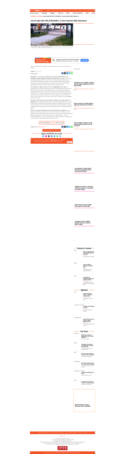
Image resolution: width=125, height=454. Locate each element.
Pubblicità (57, 452)
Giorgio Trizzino (86, 308)
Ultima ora (55, 13)
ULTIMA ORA (48, 10)
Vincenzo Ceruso (86, 297)
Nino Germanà (86, 322)
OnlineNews (77, 106)
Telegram (47, 13)
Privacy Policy (47, 452)
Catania (57, 10)
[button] (75, 409)
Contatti (52, 452)
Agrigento (62, 10)
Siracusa (84, 10)
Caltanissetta (67, 10)
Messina (75, 10)
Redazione (85, 255)
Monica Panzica (38, 71)
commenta (53, 122)
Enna (72, 10)
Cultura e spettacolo (72, 13)
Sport (81, 13)
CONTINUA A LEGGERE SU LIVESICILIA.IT (51, 130)
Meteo (62, 13)
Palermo (53, 10)
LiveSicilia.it (34, 16)
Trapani (88, 10)
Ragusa (80, 10)
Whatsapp (38, 13)
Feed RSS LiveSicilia (64, 452)
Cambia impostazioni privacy (75, 452)
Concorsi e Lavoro (90, 13)
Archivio (40, 16)
